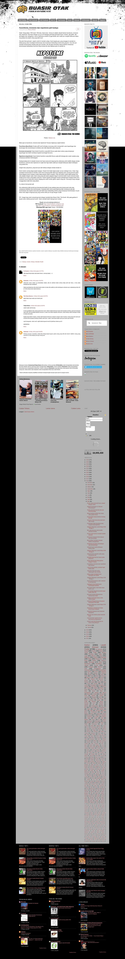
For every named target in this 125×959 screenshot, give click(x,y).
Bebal (101, 701)
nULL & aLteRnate (55, 941)
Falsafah (92, 824)
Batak (102, 791)
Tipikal (103, 818)
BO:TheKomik (33, 20)
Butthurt (86, 719)
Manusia (101, 679)
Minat (93, 772)
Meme (97, 736)
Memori (88, 742)
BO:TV (53, 20)
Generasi (86, 808)
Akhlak (102, 731)
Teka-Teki (101, 742)
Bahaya (104, 728)
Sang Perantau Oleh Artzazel (64, 908)
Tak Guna (88, 763)
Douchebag (93, 727)
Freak (98, 794)
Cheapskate (102, 821)
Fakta (88, 698)
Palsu (98, 772)
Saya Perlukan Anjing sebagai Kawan (36, 888)
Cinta (100, 662)
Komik (93, 651)
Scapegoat (86, 817)
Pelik (85, 710)
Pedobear (93, 769)
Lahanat (86, 748)
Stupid (104, 748)
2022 (87, 468)
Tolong (93, 734)
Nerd (92, 812)
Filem (85, 691)
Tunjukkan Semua (42, 948)
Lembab (88, 779)
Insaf (85, 796)
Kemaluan (89, 721)
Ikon (104, 808)
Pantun (103, 832)
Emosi (88, 749)
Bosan (95, 752)
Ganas (85, 736)
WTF (102, 743)
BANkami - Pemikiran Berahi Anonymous (91, 922)
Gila (105, 697)
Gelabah (102, 806)
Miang (102, 797)
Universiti (86, 697)
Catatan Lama (75, 408)
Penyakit (102, 755)
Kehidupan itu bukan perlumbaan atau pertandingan (95, 544)
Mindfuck (86, 781)
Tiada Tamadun (94, 743)
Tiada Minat (96, 838)
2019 (87, 474)
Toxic (85, 775)
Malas (104, 727)
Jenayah (101, 704)
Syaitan (96, 800)
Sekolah (101, 694)
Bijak (87, 758)
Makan (86, 713)
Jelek (85, 739)
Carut (90, 805)
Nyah (96, 812)
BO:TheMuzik (44, 20)
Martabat (92, 797)
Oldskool (92, 832)
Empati (97, 737)
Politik (95, 652)
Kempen (93, 754)
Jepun (99, 730)
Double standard (102, 740)
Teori (103, 773)
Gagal (94, 730)
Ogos (88, 491)
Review (86, 682)
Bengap (86, 793)
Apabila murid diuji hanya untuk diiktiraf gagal (95, 598)
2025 (87, 462)
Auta (99, 782)
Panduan (103, 673)
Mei (88, 497)
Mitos (87, 769)
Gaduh (95, 688)
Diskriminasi (94, 724)
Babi (103, 763)
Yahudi (90, 782)
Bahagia (86, 764)
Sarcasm (98, 710)
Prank (97, 799)
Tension (86, 802)
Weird (90, 775)
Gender (96, 683)
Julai (88, 493)
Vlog (99, 839)
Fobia (98, 806)
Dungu (98, 700)
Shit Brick (88, 836)
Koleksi (85, 829)
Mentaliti (37, 261)
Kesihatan (93, 733)
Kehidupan (87, 663)
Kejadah (98, 778)
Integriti (85, 809)
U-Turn (95, 839)
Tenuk (85, 838)
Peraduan (96, 731)
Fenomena (101, 785)
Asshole (101, 709)
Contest (95, 694)
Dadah (91, 770)
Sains (104, 733)
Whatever (102, 802)
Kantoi (104, 719)
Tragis (85, 782)
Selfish (92, 737)
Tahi (102, 683)
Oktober (89, 486)
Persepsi (92, 799)
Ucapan (93, 728)
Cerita (86, 649)
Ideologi (95, 826)
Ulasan (86, 665)
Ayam (97, 791)
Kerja (85, 660)
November (90, 484)
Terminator (90, 838)
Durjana (97, 745)
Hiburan (93, 655)
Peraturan (86, 757)
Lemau (102, 796)
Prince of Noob (32, 29)
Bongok (86, 766)
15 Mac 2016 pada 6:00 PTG (40, 296)
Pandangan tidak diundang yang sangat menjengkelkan (95, 524)
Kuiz (103, 746)
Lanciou (99, 829)
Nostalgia (89, 740)
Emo (85, 785)
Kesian (86, 680)
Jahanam (104, 749)
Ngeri (91, 790)
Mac (88, 501)
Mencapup (93, 788)
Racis (85, 835)
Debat (91, 766)
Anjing (98, 728)
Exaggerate (97, 766)
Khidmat (86, 811)
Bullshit (88, 730)
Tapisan (102, 836)
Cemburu (102, 752)
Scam (94, 709)
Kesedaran (103, 809)
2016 (87, 480)
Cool (94, 805)
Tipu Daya (93, 686)
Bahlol (92, 764)
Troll (85, 679)
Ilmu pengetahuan (101, 707)
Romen (92, 751)
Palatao (97, 832)
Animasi (95, 647)
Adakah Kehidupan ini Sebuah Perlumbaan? (94, 507)
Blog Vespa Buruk (55, 901)
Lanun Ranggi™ (55, 918)
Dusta (95, 776)
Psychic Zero (89, 343)
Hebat (95, 808)
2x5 (87, 727)
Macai (88, 694)
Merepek (89, 722)
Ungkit (85, 820)
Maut (97, 797)
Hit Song (88, 778)
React (99, 733)
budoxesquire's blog (56, 929)
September (90, 488)
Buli (85, 707)
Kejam (92, 736)
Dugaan (102, 784)
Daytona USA (87, 794)
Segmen (102, 20)
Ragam (103, 814)
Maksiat (91, 755)
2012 (87, 636)
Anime (95, 657)
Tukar (91, 839)
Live (105, 730)
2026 (87, 459)
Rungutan (99, 835)
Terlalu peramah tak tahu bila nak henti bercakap (95, 510)
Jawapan (87, 827)
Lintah (93, 830)
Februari (89, 625)
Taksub (104, 692)
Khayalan (104, 778)
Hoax (96, 787)
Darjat (103, 805)
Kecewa (86, 703)
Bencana (104, 751)
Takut (88, 734)
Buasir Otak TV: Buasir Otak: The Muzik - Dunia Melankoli (72, 400)
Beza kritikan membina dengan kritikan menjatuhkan (95, 541)
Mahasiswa (86, 772)
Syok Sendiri (98, 757)
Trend (91, 676)
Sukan (99, 682)
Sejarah (86, 686)
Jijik (98, 746)
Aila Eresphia (89, 331)
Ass (85, 803)
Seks (100, 697)
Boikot (94, 740)
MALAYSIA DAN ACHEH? (93, 942)
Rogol (92, 725)
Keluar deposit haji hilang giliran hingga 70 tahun (95, 561)
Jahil (88, 751)
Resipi (97, 815)
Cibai (85, 823)
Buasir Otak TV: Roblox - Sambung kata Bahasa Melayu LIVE (41, 400)
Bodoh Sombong (88, 700)
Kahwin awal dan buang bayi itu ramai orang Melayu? (95, 622)
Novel (69, 20)
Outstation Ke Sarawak (33, 903)
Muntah (86, 761)
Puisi (92, 713)
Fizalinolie (23, 913)
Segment (104, 835)
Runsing (102, 815)
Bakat (89, 803)
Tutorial (89, 688)
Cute (91, 776)
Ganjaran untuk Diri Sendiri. (64, 942)
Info (105, 665)
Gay (93, 704)
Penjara (91, 833)
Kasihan (104, 716)
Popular (101, 703)
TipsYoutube (61, 20)
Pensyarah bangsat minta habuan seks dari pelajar (95, 537)
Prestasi (99, 748)
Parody (101, 698)
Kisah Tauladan (102, 715)
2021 (87, 470)
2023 (87, 466)
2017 (87, 478)
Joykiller (53, 902)
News (100, 651)
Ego (100, 727)
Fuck (103, 766)
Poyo (102, 722)
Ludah (100, 811)
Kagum (92, 827)
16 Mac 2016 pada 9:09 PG (35, 331)
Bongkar (97, 803)
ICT (95, 715)
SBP (103, 790)
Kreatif (102, 770)
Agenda (92, 791)
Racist (101, 680)
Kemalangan (87, 692)
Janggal (104, 826)
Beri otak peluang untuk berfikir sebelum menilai (95, 531)
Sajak (88, 718)
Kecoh (97, 809)
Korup (87, 788)
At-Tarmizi (26, 271)
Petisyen (96, 833)
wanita (98, 751)
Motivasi (76, 20)
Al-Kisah (90, 667)
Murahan (89, 731)
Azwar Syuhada (25, 937)
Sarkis (95, 718)
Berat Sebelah (87, 821)
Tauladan (98, 725)
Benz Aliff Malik (90, 333)
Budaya (24, 261)
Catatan (102, 793)
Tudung (87, 839)
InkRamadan (85, 20)
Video (100, 654)
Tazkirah (93, 695)
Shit (92, 773)
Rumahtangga (102, 670)
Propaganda (102, 833)
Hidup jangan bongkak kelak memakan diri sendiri (94, 575)
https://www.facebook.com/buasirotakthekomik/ (51, 205)
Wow (89, 841)
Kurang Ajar (100, 689)
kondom (98, 841)
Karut (102, 677)
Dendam (98, 823)
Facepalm (86, 806)
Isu (99, 719)
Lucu (94, 703)
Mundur (86, 706)
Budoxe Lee (52, 138)
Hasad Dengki (95, 749)
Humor (93, 778)
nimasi (103, 841)
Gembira (102, 758)
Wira (85, 841)
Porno (102, 772)
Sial (102, 718)
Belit (93, 803)
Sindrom (104, 761)
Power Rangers (97, 814)
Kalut (93, 809)
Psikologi (104, 736)
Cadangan (103, 803)
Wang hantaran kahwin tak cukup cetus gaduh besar (95, 514)
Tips (89, 673)
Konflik (91, 760)
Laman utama (50, 408)
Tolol (88, 728)
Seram (104, 713)
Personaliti (87, 670)
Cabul (103, 782)
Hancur (91, 808)
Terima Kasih (97, 818)
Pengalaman (95, 706)
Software (86, 818)
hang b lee (60, 931)
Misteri (98, 788)
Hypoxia (95, 20)
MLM (102, 712)
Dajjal (99, 805)
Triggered (92, 802)
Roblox (94, 660)
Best (97, 676)
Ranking (94, 701)
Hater (91, 787)
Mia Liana (23, 901)
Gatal (99, 776)
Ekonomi (89, 677)
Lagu (85, 655)
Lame (98, 754)
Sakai (103, 799)
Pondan (86, 725)
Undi (97, 802)
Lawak (103, 645)
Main (104, 811)
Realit (89, 835)
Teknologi (91, 662)
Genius (104, 776)
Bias (92, 793)
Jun (88, 495)
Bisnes (92, 689)
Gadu (97, 824)
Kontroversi (94, 712)
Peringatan (93, 685)
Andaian (93, 820)
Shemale (86, 791)
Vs (99, 686)
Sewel (97, 817)
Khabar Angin (92, 796)
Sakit (91, 710)
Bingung (92, 758)
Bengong (89, 715)
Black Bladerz (89, 336)
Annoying (101, 685)
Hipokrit (86, 704)
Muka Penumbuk (100, 830)
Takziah (102, 800)
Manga (104, 739)
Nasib (94, 742)
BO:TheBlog (22, 20)
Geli (103, 745)
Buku (85, 745)
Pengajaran (97, 668)
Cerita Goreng (89, 338)
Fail (91, 806)
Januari (89, 627)
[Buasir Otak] (85, 374)
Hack (85, 746)
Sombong (89, 716)
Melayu (33, 261)
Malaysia (87, 657)
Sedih (85, 676)
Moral (104, 686)
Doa (94, 794)
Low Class (95, 779)
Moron (96, 755)
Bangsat (94, 697)
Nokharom (86, 832)
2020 (87, 472)
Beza (94, 670)
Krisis (99, 767)
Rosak (98, 713)
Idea (103, 737)
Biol (102, 706)
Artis (97, 674)
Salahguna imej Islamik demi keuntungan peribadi (94, 585)
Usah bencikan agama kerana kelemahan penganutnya (94, 618)
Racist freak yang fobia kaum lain (64, 878)
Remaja (92, 815)
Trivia (105, 838)
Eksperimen (98, 659)
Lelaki (98, 796)
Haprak (86, 760)
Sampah (97, 692)
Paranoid (86, 833)
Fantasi (86, 733)
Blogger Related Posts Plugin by (26, 404)
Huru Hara (90, 826)
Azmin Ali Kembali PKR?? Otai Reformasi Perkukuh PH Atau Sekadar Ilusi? (94, 925)
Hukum (91, 767)
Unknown (26, 280)
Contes (89, 823)
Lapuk (103, 829)
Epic (90, 785)
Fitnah (94, 698)
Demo (93, 691)
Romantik (92, 761)
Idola (103, 794)
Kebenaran (98, 827)
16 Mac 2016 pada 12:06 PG (38, 305)
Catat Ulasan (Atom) (29, 411)
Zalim (103, 769)
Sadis (88, 709)
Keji (96, 767)
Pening (96, 722)
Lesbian (92, 748)
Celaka (97, 716)
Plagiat (92, 757)
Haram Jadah (92, 746)
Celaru (93, 719)
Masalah (90, 674)
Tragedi (101, 695)
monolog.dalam (25, 925)
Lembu (104, 767)
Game (86, 652)
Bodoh (101, 688)
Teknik (94, 763)
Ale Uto (104, 757)
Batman (103, 820)
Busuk (91, 745)
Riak (88, 737)
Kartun (87, 645)
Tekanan (97, 773)
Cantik (85, 805)
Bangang (103, 671)
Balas (25, 275)
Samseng (98, 761)
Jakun (104, 787)
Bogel (96, 793)
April (88, 499)
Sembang (86, 773)
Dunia (88, 683)
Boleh (102, 764)
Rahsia (98, 769)
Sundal (91, 818)
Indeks (100, 826)
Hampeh (86, 787)
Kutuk (104, 721)
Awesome (98, 820)
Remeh (94, 835)
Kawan (89, 671)
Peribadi (87, 814)
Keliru (85, 695)
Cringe (97, 758)
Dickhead (86, 824)
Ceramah (86, 784)
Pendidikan (99, 663)
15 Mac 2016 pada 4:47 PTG (36, 271)
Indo (100, 787)
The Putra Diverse (28, 296)
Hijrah (85, 826)
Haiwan (86, 767)
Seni (101, 655)
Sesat (103, 781)
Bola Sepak (89, 752)
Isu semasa (99, 649)
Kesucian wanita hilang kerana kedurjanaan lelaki (94, 595)
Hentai (100, 808)
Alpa (95, 782)
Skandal (102, 817)
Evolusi (95, 785)
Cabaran (93, 679)
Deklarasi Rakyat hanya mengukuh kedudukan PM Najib (96, 601)
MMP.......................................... (88, 941)
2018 (87, 476)
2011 (87, 638)
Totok (101, 838)
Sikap (89, 659)
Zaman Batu (101, 734)
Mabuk (102, 779)
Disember (90, 482)
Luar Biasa (95, 811)
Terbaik (86, 743)
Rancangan (86, 815)
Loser (98, 739)
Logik (85, 797)
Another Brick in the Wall (87, 911)
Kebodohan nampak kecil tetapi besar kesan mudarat (95, 608)
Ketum (103, 827)
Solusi (91, 800)
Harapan (86, 754)
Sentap (92, 817)
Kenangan (97, 721)
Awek (102, 674)
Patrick (86, 799)
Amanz (82, 904)
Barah (97, 764)
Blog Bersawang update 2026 (64, 919)
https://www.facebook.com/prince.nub (54, 204)
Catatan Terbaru (24, 408)
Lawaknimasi (86, 830)
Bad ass (102, 775)
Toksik (104, 725)
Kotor (97, 770)
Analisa (98, 763)
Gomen (29, 261)
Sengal (85, 800)
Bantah (86, 770)
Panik (99, 812)
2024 (87, 464)
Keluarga (103, 676)
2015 (87, 630)
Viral (85, 668)
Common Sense (94, 784)
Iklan (101, 691)
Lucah (86, 685)
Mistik (103, 788)
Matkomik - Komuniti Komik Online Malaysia (62, 906)
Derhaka (103, 823)
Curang (86, 776)
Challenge (96, 821)
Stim (98, 836)
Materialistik (86, 812)
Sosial (92, 682)
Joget (102, 724)
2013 (87, 634)
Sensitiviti (98, 781)
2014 (87, 632)
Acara (96, 671)
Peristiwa (91, 654)
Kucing (90, 811)
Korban (90, 829)
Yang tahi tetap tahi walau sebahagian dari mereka (94, 571)
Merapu (97, 760)
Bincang (94, 680)
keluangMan (93, 841)
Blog (105, 682)
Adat (94, 775)
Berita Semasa (84, 934)
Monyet (86, 790)
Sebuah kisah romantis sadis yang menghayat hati (95, 554)
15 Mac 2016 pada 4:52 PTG (36, 280)
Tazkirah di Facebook (26, 933)
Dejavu (93, 823)
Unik (89, 820)
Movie (102, 760)
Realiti (41, 261)
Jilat (90, 809)
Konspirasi (92, 739)
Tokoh (85, 724)
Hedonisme (102, 824)
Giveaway (91, 707)
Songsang (94, 836)
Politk (92, 814)
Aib (98, 775)
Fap (94, 806)
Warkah (103, 839)
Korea (95, 829)
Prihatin (92, 781)
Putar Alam (97, 790)
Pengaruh (104, 812)
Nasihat (100, 667)
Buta (92, 821)
